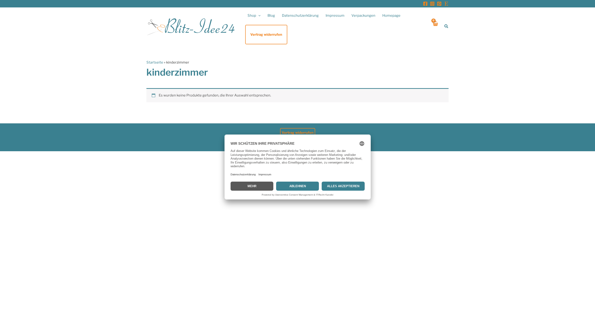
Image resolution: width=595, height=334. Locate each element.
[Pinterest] (439, 3)
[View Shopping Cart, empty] (435, 26)
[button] (258, 15)
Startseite (154, 62)
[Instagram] (432, 3)
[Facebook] (425, 3)
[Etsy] (446, 3)
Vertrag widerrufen (298, 133)
